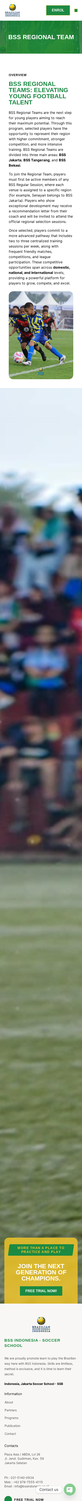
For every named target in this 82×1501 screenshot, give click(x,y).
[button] (76, 10)
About (9, 1402)
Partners (11, 1410)
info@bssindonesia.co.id (31, 1486)
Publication (12, 1426)
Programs (11, 1418)
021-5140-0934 (22, 1477)
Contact (10, 1433)
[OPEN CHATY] (70, 1490)
